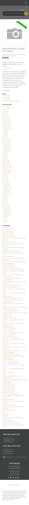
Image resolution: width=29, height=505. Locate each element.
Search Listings (7, 441)
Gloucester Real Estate (9, 309)
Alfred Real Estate (7, 227)
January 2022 (6, 207)
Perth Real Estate (7, 383)
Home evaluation (8, 451)
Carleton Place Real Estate (10, 267)
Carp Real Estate (7, 280)
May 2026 (5, 113)
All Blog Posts (6, 95)
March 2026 (5, 117)
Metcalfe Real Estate (8, 352)
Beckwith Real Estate (8, 242)
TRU (3, 412)
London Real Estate (8, 330)
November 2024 (7, 146)
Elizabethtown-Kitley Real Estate (12, 298)
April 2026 (5, 115)
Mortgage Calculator (9, 440)
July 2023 (5, 175)
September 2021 (7, 215)
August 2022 (6, 195)
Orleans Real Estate (8, 372)
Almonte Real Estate (8, 229)
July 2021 (4, 218)
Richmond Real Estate (8, 388)
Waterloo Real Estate (8, 421)
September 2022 (7, 193)
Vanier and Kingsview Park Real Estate (13, 417)
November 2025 (6, 124)
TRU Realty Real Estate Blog (10, 101)
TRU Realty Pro (6, 416)
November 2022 (6, 189)
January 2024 (6, 164)
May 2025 (5, 135)
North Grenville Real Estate (10, 363)
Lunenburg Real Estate (9, 334)
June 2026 (5, 111)
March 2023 (5, 182)
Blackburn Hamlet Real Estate (11, 251)
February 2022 (6, 206)
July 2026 (5, 110)
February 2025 (6, 140)
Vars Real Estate (7, 419)
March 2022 (5, 204)
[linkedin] (16, 478)
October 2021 (6, 213)
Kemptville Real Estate (9, 329)
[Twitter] (11, 478)
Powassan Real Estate (8, 385)
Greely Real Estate (7, 316)
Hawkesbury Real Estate (9, 318)
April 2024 (5, 159)
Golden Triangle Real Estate (10, 310)
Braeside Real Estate (8, 256)
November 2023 (6, 168)
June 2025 (5, 133)
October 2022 (6, 191)
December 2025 (7, 122)
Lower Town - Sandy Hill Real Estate (12, 332)
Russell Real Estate (7, 392)
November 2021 (6, 211)
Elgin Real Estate (7, 296)
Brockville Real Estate (8, 265)
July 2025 (5, 131)
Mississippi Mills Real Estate (10, 354)
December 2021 (6, 209)
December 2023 (7, 166)
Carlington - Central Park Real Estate (13, 269)
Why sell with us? (8, 449)
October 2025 (6, 126)
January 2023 (6, 186)
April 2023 (5, 180)
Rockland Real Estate (8, 390)
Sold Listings (6, 99)
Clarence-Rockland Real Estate (11, 285)
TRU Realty (5, 414)
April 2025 (5, 137)
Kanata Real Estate (7, 327)
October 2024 (6, 148)
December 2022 (7, 188)
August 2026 (6, 108)
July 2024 (5, 153)
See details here (7, 68)
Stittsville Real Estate (8, 405)
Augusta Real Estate (8, 234)
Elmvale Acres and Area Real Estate (12, 300)
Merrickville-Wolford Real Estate (11, 350)
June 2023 (5, 177)
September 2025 (7, 128)
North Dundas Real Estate (10, 361)
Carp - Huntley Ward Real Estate (11, 278)
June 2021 (5, 220)
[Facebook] (8, 478)
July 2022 (5, 197)
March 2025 (5, 139)
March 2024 (5, 160)
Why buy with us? (8, 438)
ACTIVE (20, 9)
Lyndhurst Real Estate (8, 336)
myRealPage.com (17, 485)
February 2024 (6, 162)
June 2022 (5, 198)
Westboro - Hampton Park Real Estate (13, 425)
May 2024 (5, 157)
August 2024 (6, 151)
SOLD (26, 9)
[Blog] (18, 478)
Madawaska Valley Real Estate (11, 338)
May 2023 (5, 178)
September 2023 (7, 171)
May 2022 (5, 200)
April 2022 (5, 202)
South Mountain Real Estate (10, 394)
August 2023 (6, 173)
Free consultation (8, 453)
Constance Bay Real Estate (10, 287)
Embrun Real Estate (8, 301)
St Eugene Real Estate (8, 399)
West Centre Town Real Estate (11, 423)
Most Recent (6, 106)
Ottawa (4, 374)
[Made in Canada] (21, 478)
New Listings (6, 97)
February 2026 (6, 119)
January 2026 (6, 120)
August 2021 (5, 216)
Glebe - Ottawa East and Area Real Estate (14, 307)
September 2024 (7, 149)
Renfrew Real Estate (8, 387)
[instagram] (13, 478)
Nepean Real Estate (8, 359)
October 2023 (6, 169)
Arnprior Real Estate (8, 231)
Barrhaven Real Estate (8, 236)
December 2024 (7, 144)
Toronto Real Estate (8, 410)
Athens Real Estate (7, 233)
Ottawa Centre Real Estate (10, 376)
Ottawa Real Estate (11, 55)
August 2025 (6, 130)
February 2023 (6, 184)
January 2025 (6, 142)
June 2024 (5, 155)
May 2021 (4, 222)
